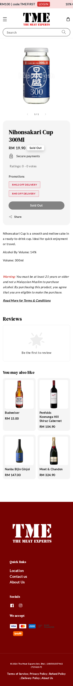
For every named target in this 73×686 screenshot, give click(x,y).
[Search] (64, 32)
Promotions (17, 176)
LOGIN (42, 4)
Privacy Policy (38, 673)
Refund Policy (57, 673)
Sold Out (36, 205)
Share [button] (18, 216)
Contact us (18, 576)
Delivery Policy (30, 678)
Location (17, 570)
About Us (17, 582)
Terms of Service (17, 673)
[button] (5, 19)
